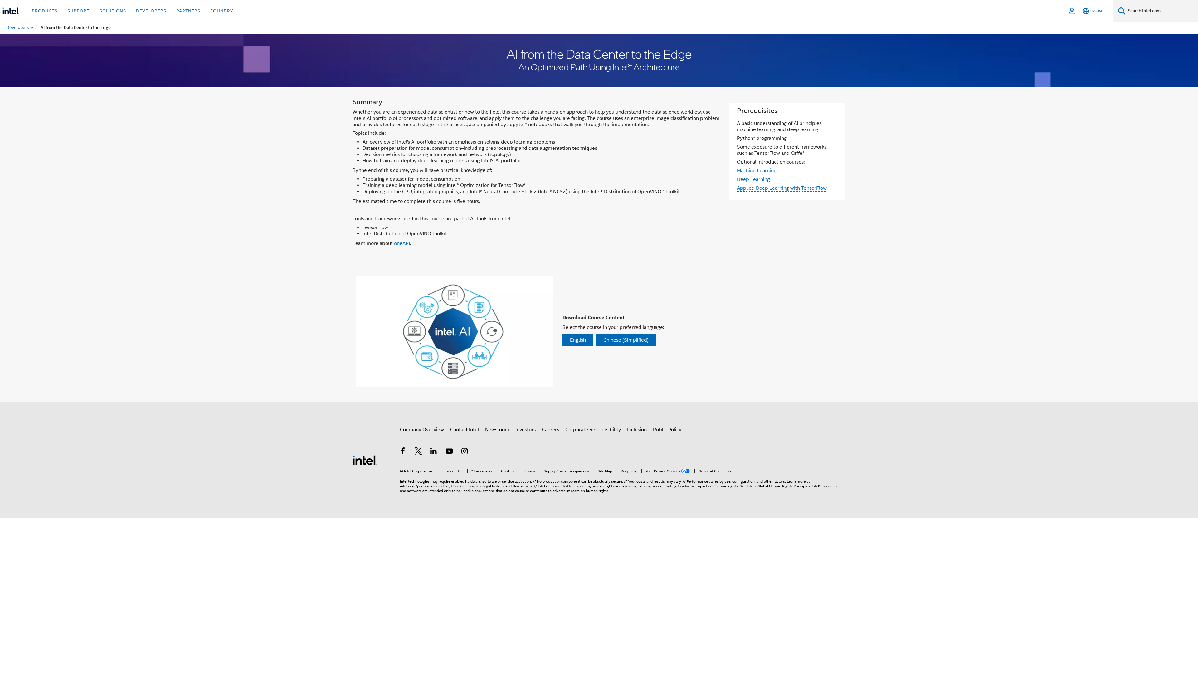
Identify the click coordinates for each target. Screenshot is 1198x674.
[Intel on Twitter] (418, 452)
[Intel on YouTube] (449, 452)
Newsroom (497, 430)
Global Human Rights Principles (783, 486)
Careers (550, 430)
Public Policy (667, 430)
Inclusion (637, 430)
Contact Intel (464, 430)
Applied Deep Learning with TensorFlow (782, 188)
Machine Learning (757, 171)
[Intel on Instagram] (464, 452)
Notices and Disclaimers (512, 486)
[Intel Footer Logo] (365, 460)
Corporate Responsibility (593, 430)
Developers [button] (151, 11)
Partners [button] (188, 11)
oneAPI (402, 243)
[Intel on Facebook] (402, 452)
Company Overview (422, 430)
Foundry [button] (221, 11)
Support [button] (78, 11)
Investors (525, 430)
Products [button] (44, 11)
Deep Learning (753, 179)
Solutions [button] (113, 11)
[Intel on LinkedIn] (433, 452)
